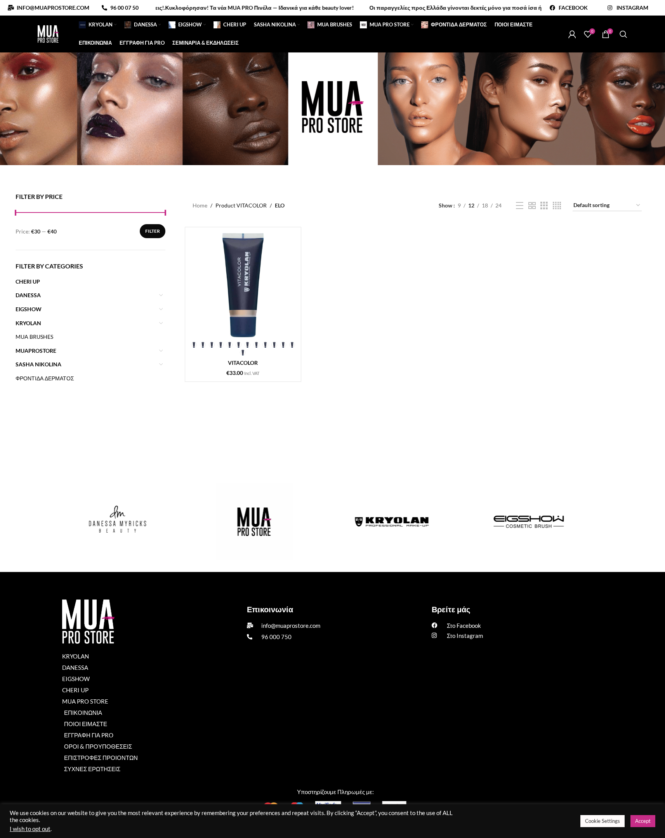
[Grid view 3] (544, 206)
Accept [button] (643, 821)
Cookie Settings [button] (602, 821)
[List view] (519, 206)
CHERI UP (28, 281)
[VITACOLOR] (243, 285)
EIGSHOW (29, 309)
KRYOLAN (28, 323)
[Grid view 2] (532, 206)
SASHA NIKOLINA (38, 364)
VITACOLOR (243, 362)
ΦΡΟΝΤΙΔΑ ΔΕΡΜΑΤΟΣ (45, 378)
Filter (152, 231)
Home (200, 205)
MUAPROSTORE (36, 350)
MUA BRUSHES (34, 336)
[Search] (623, 34)
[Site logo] (48, 33)
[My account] (572, 34)
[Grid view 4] (557, 206)
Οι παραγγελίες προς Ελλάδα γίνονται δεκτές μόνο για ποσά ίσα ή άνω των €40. (448, 7)
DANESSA (28, 295)
